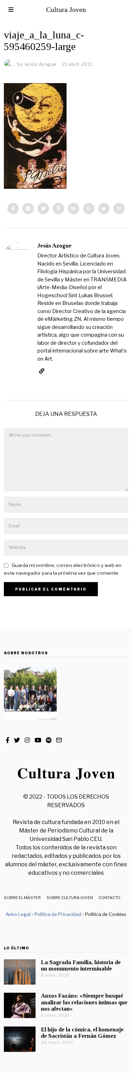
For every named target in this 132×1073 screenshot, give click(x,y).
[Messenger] (28, 208)
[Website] (41, 371)
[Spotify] (48, 740)
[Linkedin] (73, 208)
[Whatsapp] (88, 208)
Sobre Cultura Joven (69, 897)
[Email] (119, 208)
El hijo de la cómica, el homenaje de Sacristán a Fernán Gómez (82, 1032)
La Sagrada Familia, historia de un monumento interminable (81, 965)
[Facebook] (13, 208)
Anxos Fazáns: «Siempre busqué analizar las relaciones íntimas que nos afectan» (84, 1002)
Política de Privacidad (57, 914)
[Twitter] (43, 208)
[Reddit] (103, 208)
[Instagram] (27, 740)
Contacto (109, 897)
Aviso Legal (18, 914)
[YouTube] (38, 740)
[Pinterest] (58, 208)
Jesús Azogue (54, 245)
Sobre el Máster (22, 897)
